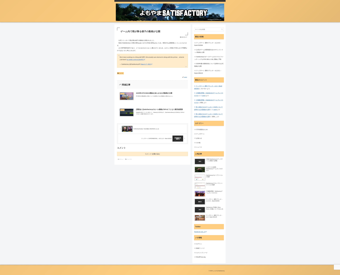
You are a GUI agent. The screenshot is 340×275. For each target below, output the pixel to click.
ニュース (121, 73)
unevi (204, 95)
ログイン (199, 244)
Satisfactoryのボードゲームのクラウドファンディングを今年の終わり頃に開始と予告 (208, 58)
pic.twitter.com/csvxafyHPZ (135, 59)
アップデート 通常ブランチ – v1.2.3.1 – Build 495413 (207, 72)
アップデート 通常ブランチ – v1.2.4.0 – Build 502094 (207, 44)
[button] (222, 29)
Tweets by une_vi (199, 232)
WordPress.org (201, 257)
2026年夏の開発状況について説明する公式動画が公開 (208, 65)
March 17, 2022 (146, 64)
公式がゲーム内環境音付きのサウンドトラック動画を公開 (208, 51)
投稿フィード (200, 248)
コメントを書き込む (152, 154)
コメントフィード (201, 252)
